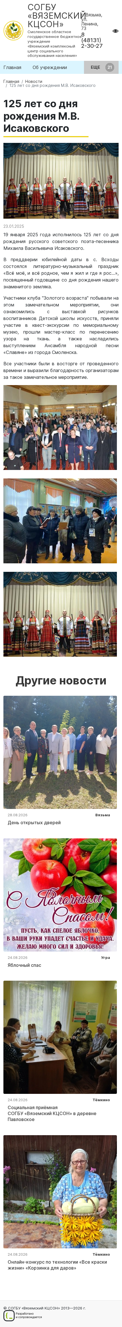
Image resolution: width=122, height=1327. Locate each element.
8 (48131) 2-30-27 (92, 40)
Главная (12, 67)
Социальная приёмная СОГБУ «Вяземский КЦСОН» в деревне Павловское (52, 1113)
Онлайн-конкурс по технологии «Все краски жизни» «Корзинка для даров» (57, 1265)
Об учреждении (50, 67)
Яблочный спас (24, 965)
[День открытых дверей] (60, 752)
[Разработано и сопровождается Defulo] (22, 1315)
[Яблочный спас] (60, 894)
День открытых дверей (34, 822)
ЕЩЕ (96, 67)
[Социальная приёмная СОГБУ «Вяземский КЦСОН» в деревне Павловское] (60, 1037)
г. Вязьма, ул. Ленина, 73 (91, 21)
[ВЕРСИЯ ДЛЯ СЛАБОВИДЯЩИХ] (115, 30)
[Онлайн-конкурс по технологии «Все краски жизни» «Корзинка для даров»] (60, 1191)
